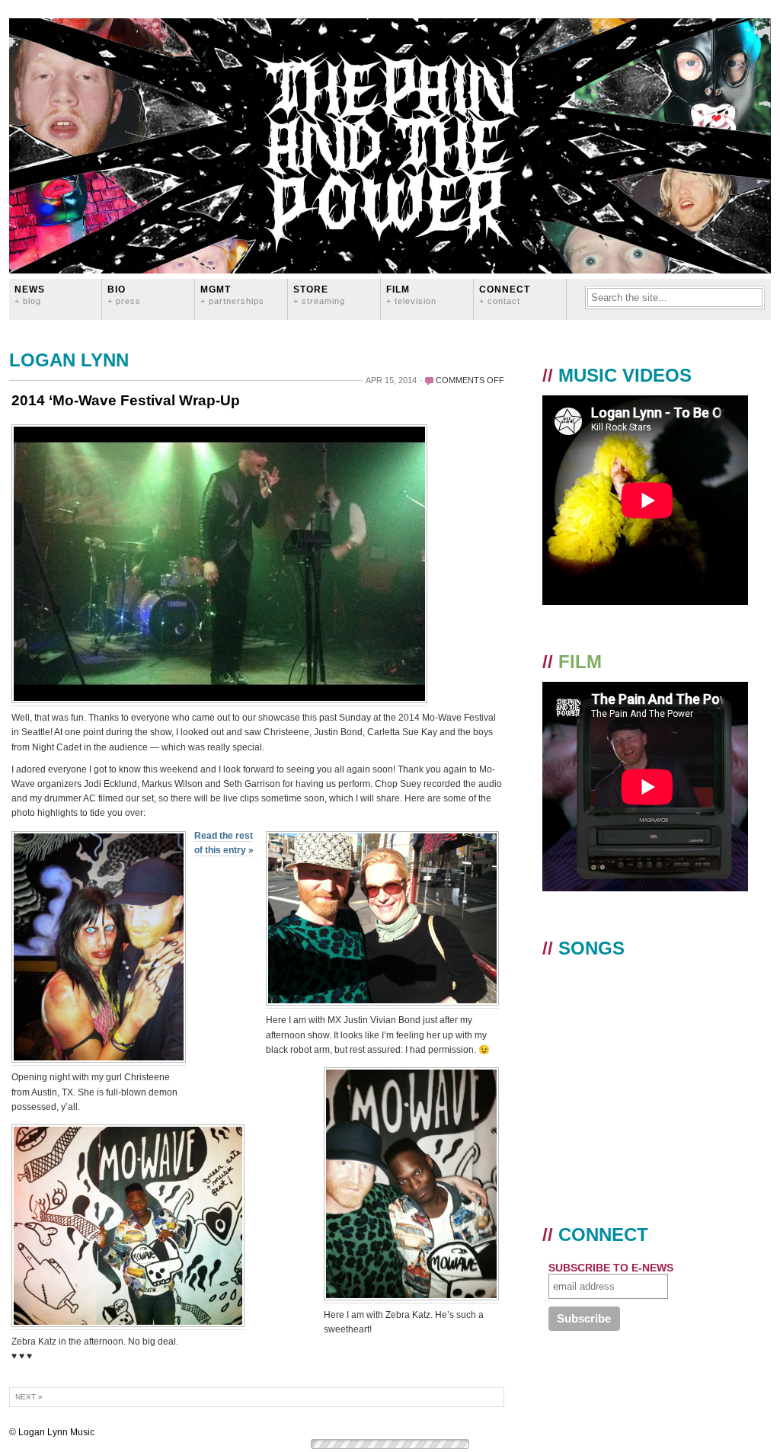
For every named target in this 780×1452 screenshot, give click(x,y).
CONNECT (504, 294)
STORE (319, 294)
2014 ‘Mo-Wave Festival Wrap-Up (125, 400)
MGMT (232, 294)
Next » (29, 1397)
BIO (124, 294)
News (29, 294)
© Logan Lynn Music (51, 1432)
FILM (411, 294)
